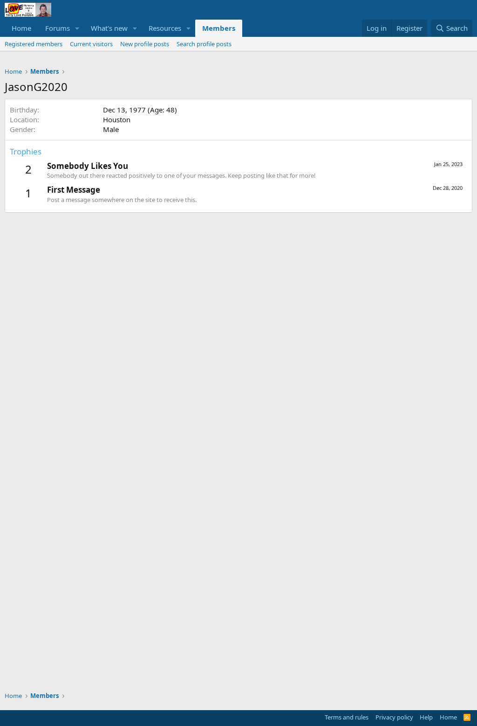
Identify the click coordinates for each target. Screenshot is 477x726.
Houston (116, 119)
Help (426, 717)
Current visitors (91, 44)
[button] (77, 28)
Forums (57, 28)
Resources (165, 28)
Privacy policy (394, 717)
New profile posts (144, 44)
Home (21, 28)
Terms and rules (346, 717)
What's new (109, 28)
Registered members (33, 44)
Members (218, 28)
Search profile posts (204, 44)
